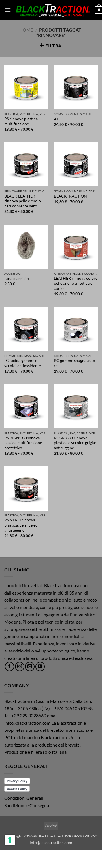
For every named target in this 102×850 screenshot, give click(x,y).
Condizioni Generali (23, 798)
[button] (7, 10)
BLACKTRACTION (70, 196)
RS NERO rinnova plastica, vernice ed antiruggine (21, 525)
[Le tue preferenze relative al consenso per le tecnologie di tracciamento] (10, 840)
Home (26, 29)
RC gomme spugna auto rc (74, 363)
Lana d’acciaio (16, 278)
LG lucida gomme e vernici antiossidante (22, 363)
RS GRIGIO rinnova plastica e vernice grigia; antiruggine (75, 443)
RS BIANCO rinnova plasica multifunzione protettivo (23, 443)
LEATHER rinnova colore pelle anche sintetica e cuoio (75, 283)
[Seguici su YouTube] (40, 666)
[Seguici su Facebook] (9, 666)
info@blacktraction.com (51, 842)
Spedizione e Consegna (26, 805)
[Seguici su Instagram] (19, 666)
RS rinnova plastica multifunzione (21, 121)
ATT (57, 119)
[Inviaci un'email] (30, 666)
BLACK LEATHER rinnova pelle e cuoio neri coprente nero (22, 201)
